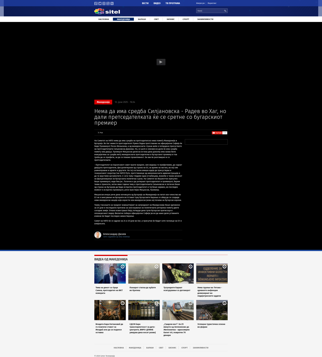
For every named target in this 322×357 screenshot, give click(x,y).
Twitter (100, 3)
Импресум (200, 3)
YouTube (108, 3)
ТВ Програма (173, 3)
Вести (145, 3)
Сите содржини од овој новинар (116, 237)
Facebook (95, 3)
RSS (112, 3)
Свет (156, 19)
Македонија (123, 19)
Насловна (103, 19)
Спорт (186, 19)
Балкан (142, 19)
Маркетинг (212, 3)
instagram (104, 3)
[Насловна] (107, 14)
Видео (157, 3)
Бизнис (171, 19)
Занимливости (205, 19)
